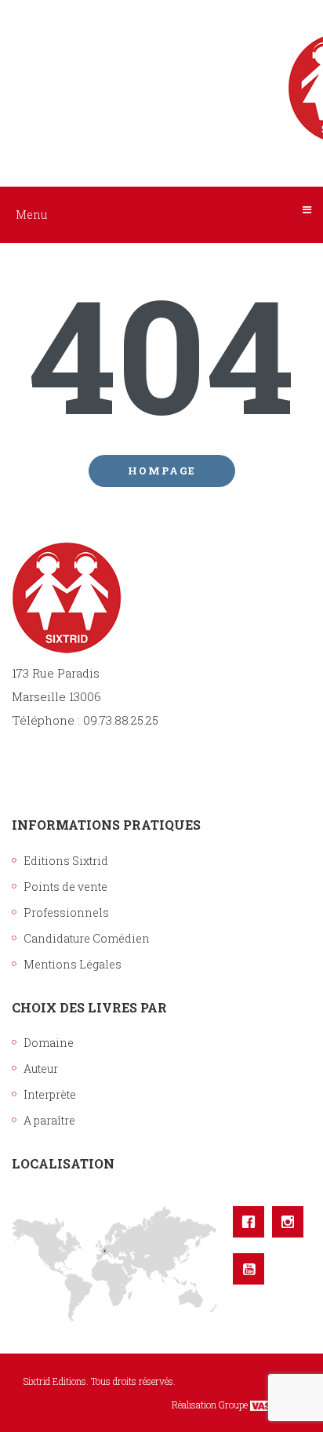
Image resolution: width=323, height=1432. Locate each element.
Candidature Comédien (87, 938)
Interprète (50, 1094)
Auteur (41, 1068)
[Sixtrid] (161, 71)
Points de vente (65, 886)
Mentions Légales (73, 964)
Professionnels (66, 912)
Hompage (162, 470)
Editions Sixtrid (66, 860)
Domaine (49, 1042)
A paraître (49, 1120)
